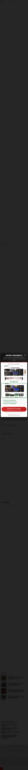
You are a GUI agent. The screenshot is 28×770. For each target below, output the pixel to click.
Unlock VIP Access (14, 409)
